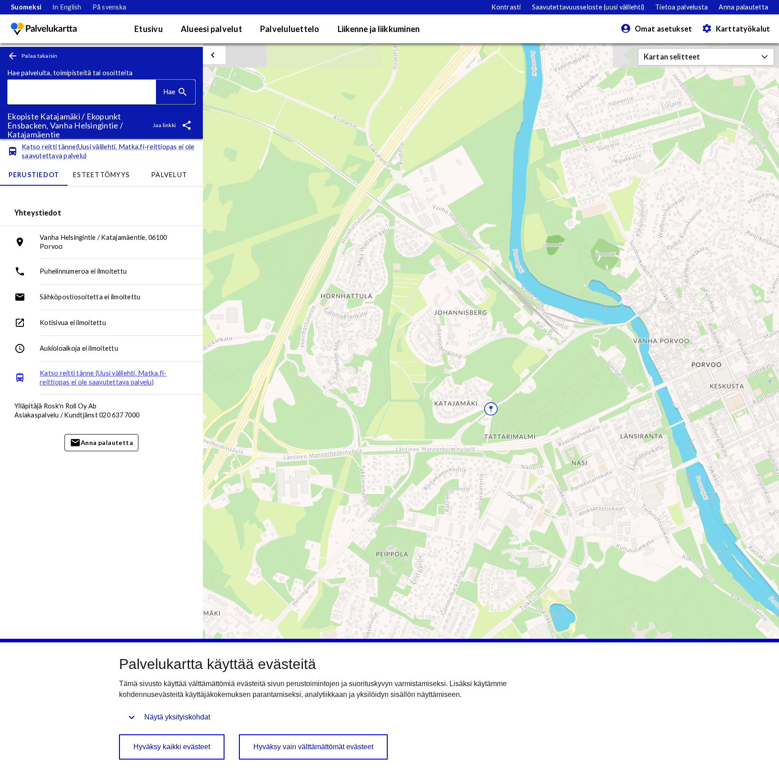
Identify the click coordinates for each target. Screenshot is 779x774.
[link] (26, 7)
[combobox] (81, 92)
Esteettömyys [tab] (101, 175)
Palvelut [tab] (169, 175)
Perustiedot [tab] (34, 175)
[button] (706, 57)
